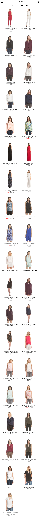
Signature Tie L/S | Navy (10, 432)
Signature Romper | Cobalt (29, 244)
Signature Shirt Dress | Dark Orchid (29, 298)
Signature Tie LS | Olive (29, 432)
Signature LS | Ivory (29, 82)
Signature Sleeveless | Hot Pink (29, 352)
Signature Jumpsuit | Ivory (29, 28)
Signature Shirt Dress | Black (10, 298)
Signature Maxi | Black (10, 163)
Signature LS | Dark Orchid (29, 56)
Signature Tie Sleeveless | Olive (29, 460)
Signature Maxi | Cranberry (29, 164)
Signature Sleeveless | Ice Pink (10, 379)
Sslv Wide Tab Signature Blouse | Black (29, 486)
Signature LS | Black (10, 55)
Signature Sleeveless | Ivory (29, 379)
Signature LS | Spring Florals (29, 137)
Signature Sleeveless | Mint (10, 406)
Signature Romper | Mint (29, 270)
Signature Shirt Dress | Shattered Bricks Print (10, 352)
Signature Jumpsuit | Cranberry (10, 29)
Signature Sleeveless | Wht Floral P (29, 406)
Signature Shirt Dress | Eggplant (10, 325)
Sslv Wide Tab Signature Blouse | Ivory (10, 513)
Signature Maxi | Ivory (29, 190)
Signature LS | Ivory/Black (10, 109)
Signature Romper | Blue (10, 243)
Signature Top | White (10, 486)
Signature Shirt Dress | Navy (29, 325)
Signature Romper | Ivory (10, 270)
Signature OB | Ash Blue (10, 217)
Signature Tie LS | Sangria (10, 459)
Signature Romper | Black (29, 217)
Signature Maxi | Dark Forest (10, 190)
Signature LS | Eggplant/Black (10, 83)
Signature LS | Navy (29, 109)
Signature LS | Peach (10, 136)
